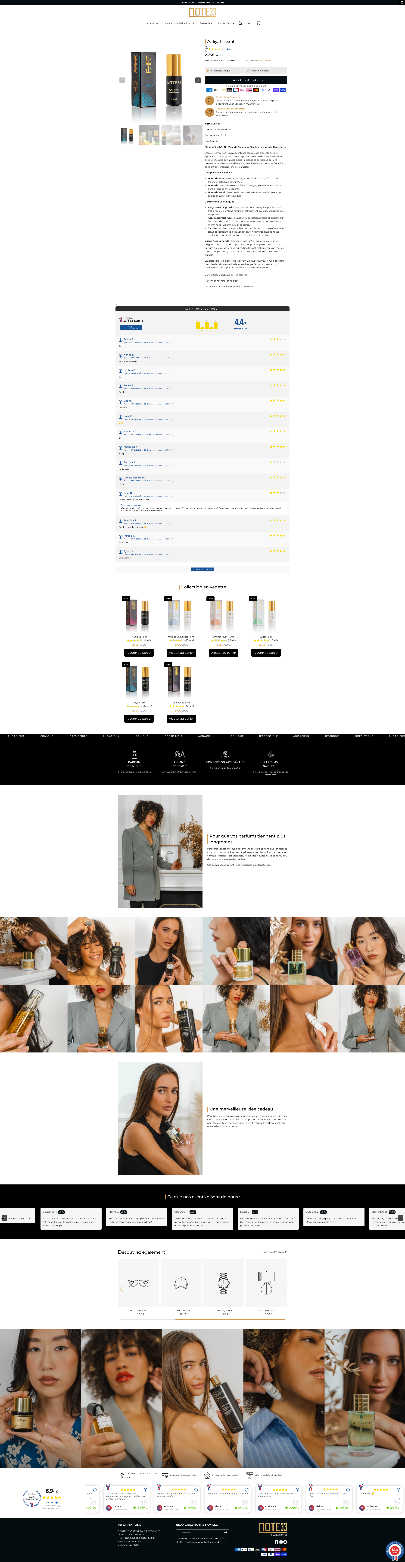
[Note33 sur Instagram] (281, 1542)
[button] (198, 80)
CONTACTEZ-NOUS (128, 1544)
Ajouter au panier (139, 652)
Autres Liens (225, 23)
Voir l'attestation (131, 328)
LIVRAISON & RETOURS (131, 1534)
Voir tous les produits (275, 1252)
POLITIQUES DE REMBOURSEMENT (138, 1537)
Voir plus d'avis (202, 569)
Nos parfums (151, 23)
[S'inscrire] (225, 1532)
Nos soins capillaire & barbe (179, 23)
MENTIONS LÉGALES (129, 1541)
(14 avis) (229, 49)
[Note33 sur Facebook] (277, 1542)
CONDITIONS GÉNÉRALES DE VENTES (139, 1531)
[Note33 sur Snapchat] (285, 1542)
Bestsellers (206, 23)
